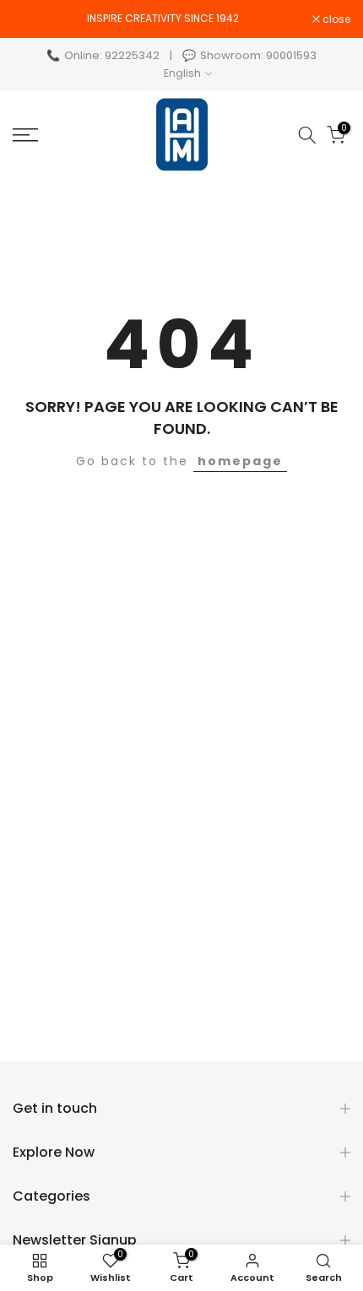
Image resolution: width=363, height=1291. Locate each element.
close (335, 19)
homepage (240, 461)
